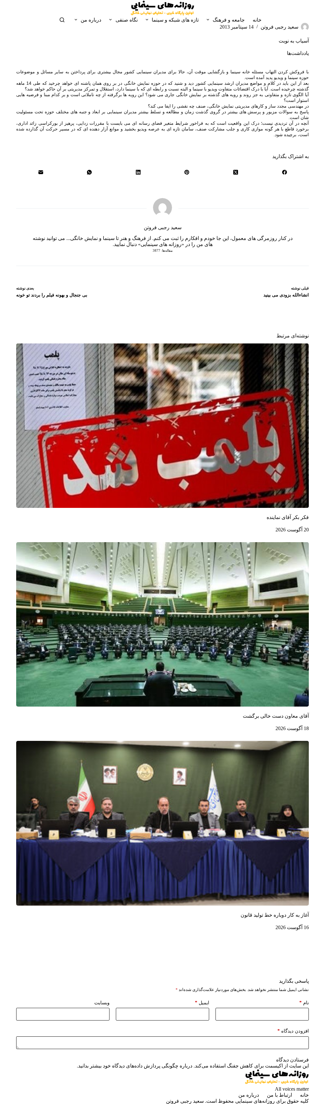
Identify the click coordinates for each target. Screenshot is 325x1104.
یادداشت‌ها (298, 53)
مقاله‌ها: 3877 (163, 250)
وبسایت (101, 1002)
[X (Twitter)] (235, 172)
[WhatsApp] (89, 172)
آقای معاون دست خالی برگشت (276, 716)
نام (304, 1002)
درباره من (91, 20)
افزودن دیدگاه (293, 1031)
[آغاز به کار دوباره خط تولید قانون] (162, 823)
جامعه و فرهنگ (229, 20)
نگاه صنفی (127, 20)
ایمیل (202, 1002)
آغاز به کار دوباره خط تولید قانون (275, 915)
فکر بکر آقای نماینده (288, 517)
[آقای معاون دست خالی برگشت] (162, 624)
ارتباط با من (279, 1095)
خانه (257, 20)
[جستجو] (62, 19)
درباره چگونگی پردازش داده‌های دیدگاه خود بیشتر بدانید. (134, 1065)
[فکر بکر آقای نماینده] (162, 425)
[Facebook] (284, 172)
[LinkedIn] (138, 172)
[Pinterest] (186, 172)
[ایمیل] (40, 172)
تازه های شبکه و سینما (175, 20)
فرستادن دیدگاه (292, 1059)
